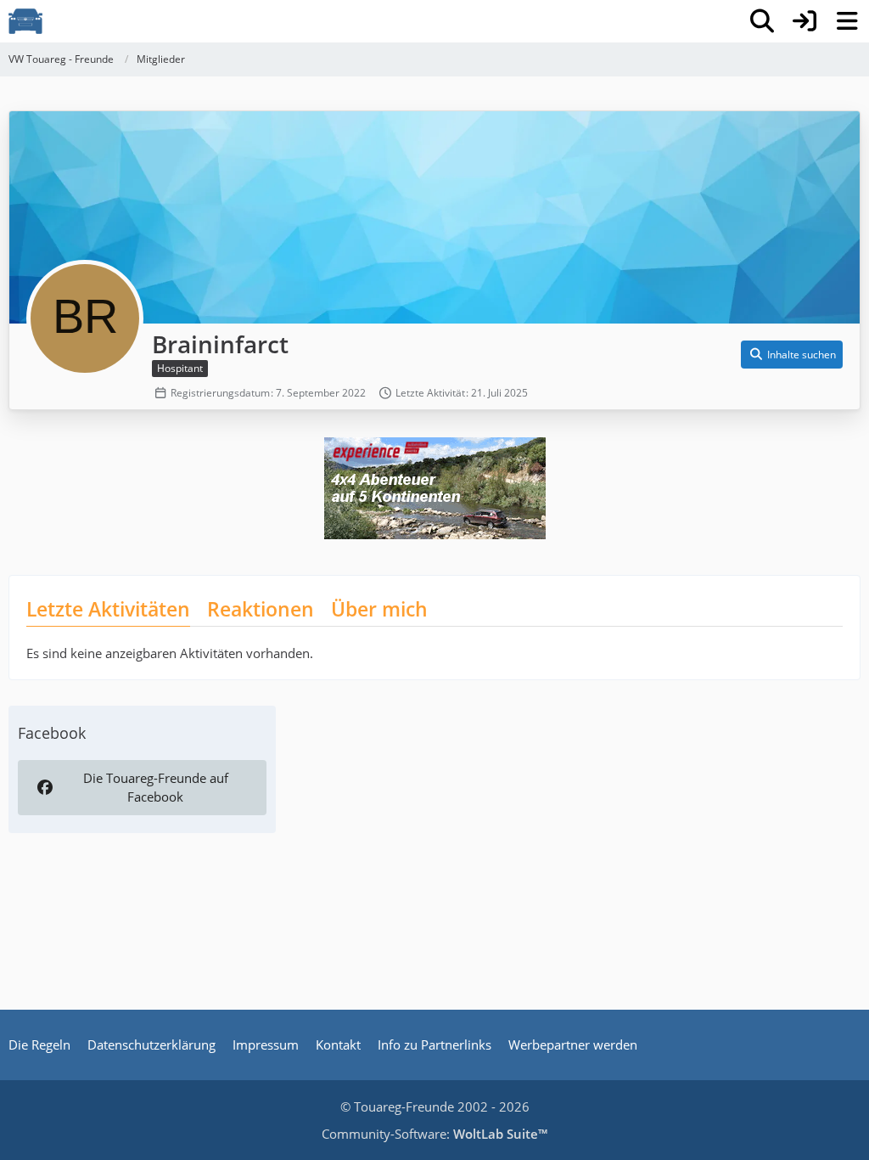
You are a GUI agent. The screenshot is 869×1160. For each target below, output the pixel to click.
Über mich (379, 608)
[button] (792, 355)
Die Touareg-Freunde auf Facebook (155, 787)
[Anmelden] (804, 21)
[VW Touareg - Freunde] (25, 21)
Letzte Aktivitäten (108, 608)
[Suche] (762, 21)
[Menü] (847, 21)
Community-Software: (434, 1133)
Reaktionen (260, 608)
